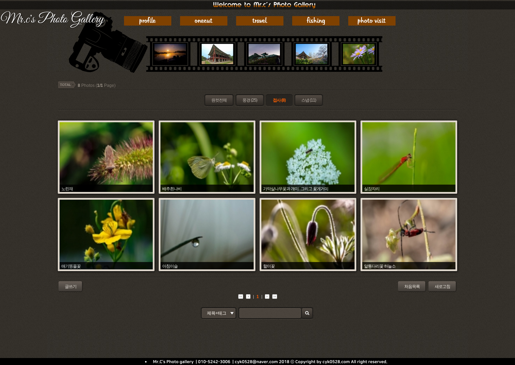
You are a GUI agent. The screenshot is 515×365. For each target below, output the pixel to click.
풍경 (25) (249, 100)
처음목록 (412, 286)
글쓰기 (70, 286)
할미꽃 (269, 266)
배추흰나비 (171, 188)
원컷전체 (219, 100)
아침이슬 (170, 266)
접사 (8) (279, 100)
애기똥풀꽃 (71, 266)
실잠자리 (371, 188)
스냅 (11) (308, 100)
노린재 (67, 188)
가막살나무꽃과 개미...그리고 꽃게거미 (295, 188)
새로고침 (442, 286)
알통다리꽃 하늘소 (380, 266)
